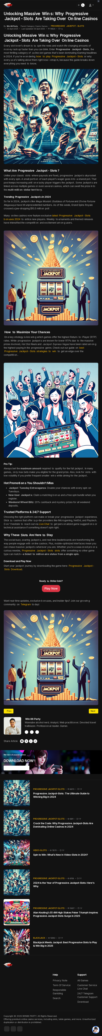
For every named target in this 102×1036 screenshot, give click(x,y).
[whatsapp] (35, 741)
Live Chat (44, 524)
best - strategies (44, 349)
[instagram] (32, 732)
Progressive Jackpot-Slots (49, 789)
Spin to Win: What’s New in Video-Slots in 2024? (60, 854)
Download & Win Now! (16, 768)
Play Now (51, 588)
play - (59, 56)
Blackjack (39, 938)
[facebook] (26, 732)
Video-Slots (40, 850)
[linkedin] (20, 1029)
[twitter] (37, 732)
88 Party (33, 718)
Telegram (26, 604)
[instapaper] (31, 741)
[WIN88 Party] (8, 5)
